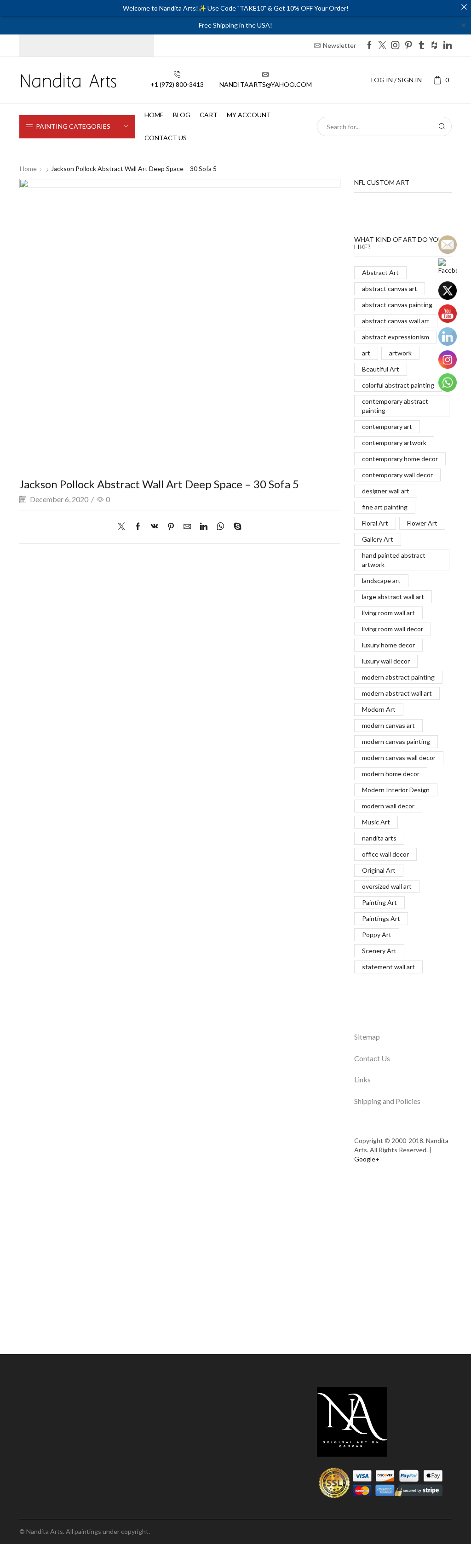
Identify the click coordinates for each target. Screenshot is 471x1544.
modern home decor (390, 774)
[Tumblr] (421, 46)
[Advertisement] (235, 1264)
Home (154, 115)
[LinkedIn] (447, 46)
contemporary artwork (394, 442)
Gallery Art (377, 539)
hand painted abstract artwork (393, 559)
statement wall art (388, 967)
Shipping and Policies (387, 1101)
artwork (400, 353)
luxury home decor (388, 645)
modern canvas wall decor (399, 757)
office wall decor (385, 854)
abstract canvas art (389, 288)
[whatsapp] (220, 526)
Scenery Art (379, 951)
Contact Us (372, 1058)
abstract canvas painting (397, 305)
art (366, 353)
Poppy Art (376, 934)
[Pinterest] (408, 46)
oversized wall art (387, 886)
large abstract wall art (393, 596)
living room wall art (388, 613)
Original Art (379, 870)
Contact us (165, 138)
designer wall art (385, 491)
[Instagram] (395, 46)
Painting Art (379, 902)
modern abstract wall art (397, 693)
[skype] (235, 526)
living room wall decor (392, 629)
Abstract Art (380, 272)
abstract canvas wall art (396, 321)
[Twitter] (382, 46)
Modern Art (379, 709)
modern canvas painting (396, 741)
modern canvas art (388, 725)
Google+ (366, 1159)
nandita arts (379, 838)
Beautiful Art (380, 369)
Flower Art (422, 523)
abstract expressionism (395, 337)
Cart (209, 115)
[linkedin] (203, 526)
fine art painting (385, 507)
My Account (249, 115)
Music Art (376, 822)
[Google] (434, 46)
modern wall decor (388, 806)
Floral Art (375, 523)
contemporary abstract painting (395, 405)
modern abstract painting (398, 677)
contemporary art (387, 426)
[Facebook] (369, 46)
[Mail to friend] (187, 526)
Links (362, 1079)
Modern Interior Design (396, 790)
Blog (181, 115)
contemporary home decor (400, 459)
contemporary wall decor (397, 475)
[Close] (464, 7)
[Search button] (442, 126)
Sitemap (367, 1036)
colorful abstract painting (398, 385)
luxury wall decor (386, 661)
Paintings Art (381, 918)
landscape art (381, 580)
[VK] (154, 526)
